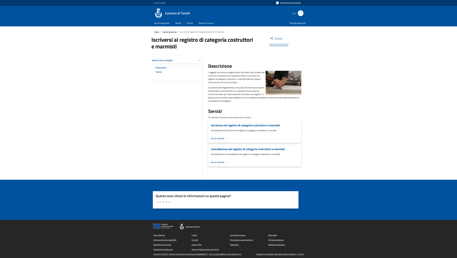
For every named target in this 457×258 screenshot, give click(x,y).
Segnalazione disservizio (163, 249)
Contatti (195, 239)
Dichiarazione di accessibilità (164, 239)
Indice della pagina (162, 60)
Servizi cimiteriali (169, 31)
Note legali (272, 235)
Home (156, 31)
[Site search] (300, 13)
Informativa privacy (238, 235)
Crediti (194, 235)
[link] (220, 138)
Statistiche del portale (162, 244)
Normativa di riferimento (279, 45)
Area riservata (159, 235)
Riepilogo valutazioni (276, 244)
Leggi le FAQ (197, 244)
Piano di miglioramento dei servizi (205, 249)
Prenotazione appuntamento (241, 239)
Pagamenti (234, 244)
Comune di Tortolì (160, 3)
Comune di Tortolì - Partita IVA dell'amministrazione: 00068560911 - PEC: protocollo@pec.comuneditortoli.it (197, 254)
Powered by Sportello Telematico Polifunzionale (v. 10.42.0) (280, 254)
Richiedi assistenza (276, 239)
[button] (288, 3)
